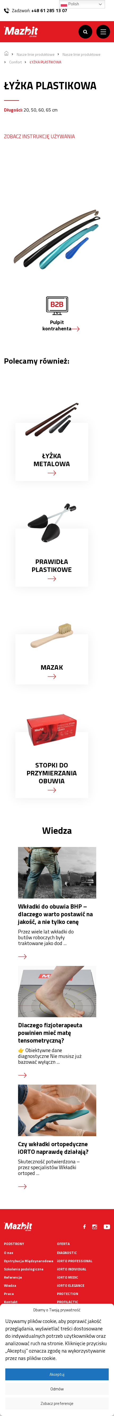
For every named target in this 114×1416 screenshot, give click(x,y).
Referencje (13, 1277)
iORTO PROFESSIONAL (75, 1261)
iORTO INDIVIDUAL (71, 1269)
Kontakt (10, 1301)
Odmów (57, 1389)
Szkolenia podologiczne (23, 1269)
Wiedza (10, 1285)
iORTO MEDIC (67, 1277)
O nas (8, 1252)
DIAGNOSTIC (67, 1252)
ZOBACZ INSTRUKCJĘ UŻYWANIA (39, 136)
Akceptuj (57, 1374)
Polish (73, 4)
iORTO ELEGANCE (70, 1285)
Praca (9, 1293)
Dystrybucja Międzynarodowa (28, 1261)
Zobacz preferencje (57, 1403)
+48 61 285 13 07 (49, 10)
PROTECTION (67, 1293)
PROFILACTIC (67, 1301)
